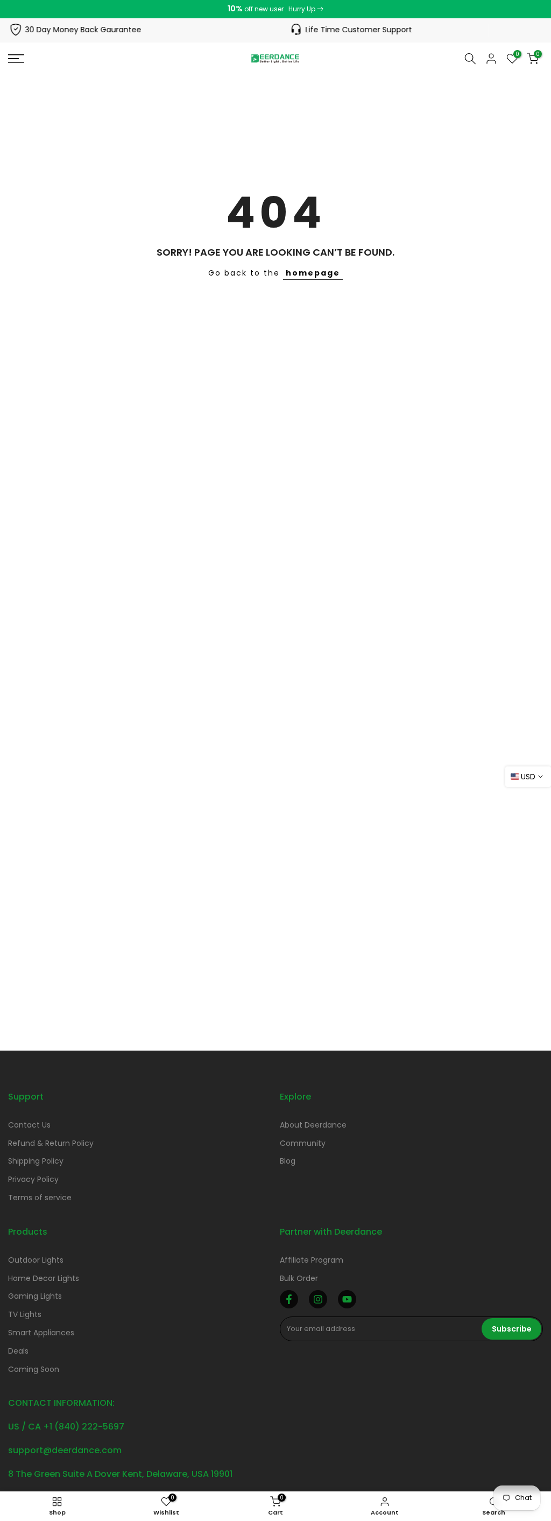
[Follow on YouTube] (347, 1299)
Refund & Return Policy (51, 1143)
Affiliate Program (311, 1260)
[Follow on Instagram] (318, 1299)
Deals (18, 1351)
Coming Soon (33, 1369)
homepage (313, 272)
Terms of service (40, 1197)
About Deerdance (313, 1124)
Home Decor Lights (43, 1278)
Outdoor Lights (35, 1260)
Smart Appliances (41, 1332)
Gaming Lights (35, 1296)
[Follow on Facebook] (289, 1299)
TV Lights (24, 1314)
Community (303, 1143)
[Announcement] (275, 9)
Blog (287, 1161)
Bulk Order (299, 1278)
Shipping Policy (35, 1161)
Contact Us (29, 1124)
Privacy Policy (33, 1179)
